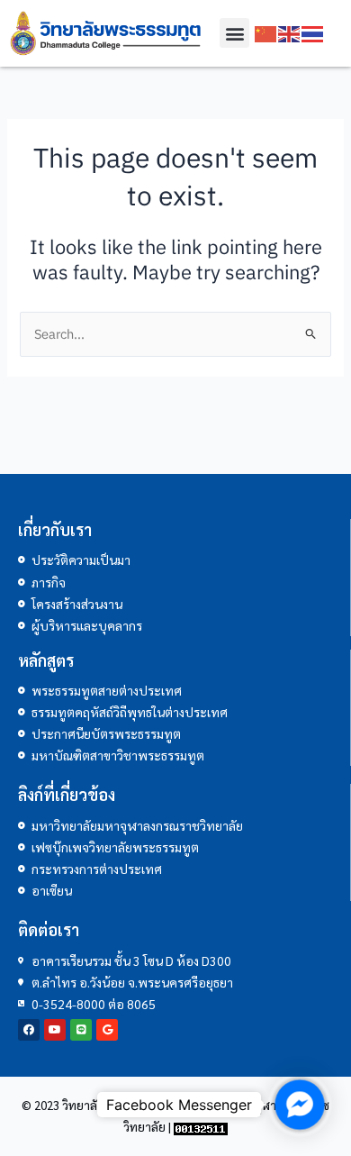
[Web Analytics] (201, 1126)
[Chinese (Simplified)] (266, 32)
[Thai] (313, 32)
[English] (290, 32)
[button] (234, 33)
